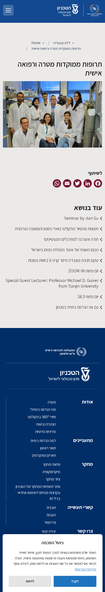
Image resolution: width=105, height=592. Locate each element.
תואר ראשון (48, 448)
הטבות (51, 514)
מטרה (52, 402)
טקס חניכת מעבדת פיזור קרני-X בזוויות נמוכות (63, 260)
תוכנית (51, 507)
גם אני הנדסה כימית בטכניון (77, 307)
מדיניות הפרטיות (85, 569)
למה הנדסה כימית (43, 440)
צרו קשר (50, 522)
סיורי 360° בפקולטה (42, 416)
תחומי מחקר (51, 464)
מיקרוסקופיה (51, 471)
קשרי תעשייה (80, 507)
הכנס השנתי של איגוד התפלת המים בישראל (64, 249)
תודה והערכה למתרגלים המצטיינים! (71, 239)
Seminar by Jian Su (81, 218)
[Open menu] (8, 10)
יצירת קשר (48, 531)
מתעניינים (83, 440)
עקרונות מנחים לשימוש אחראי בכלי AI (39, 495)
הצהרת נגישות (46, 424)
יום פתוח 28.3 (88, 296)
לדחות (30, 581)
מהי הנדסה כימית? (43, 409)
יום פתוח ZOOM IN (83, 271)
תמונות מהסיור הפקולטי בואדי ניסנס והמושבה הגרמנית (56, 228)
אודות (87, 402)
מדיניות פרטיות (45, 431)
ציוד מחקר (53, 479)
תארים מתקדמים (44, 455)
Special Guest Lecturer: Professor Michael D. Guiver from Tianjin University (52, 283)
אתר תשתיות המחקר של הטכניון (38, 486)
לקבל (75, 581)
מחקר (87, 464)
